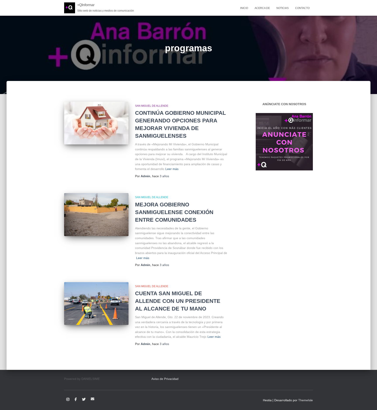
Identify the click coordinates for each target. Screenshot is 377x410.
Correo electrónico (92, 399)
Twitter (84, 400)
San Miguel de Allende (151, 105)
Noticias (282, 8)
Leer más (171, 169)
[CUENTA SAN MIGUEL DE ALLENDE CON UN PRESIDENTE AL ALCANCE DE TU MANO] (96, 303)
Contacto (302, 8)
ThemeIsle (305, 400)
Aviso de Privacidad (164, 379)
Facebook (75, 400)
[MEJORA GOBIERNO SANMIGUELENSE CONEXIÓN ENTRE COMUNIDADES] (96, 214)
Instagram (68, 400)
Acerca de (262, 8)
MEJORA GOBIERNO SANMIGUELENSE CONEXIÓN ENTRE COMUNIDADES (174, 212)
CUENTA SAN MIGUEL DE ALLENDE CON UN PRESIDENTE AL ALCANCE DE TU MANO (177, 301)
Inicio (244, 8)
